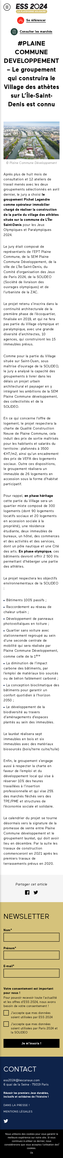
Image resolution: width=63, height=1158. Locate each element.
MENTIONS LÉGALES (18, 1111)
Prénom (10, 948)
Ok (31, 1152)
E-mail (9, 966)
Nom (8, 930)
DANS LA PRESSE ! (17, 1105)
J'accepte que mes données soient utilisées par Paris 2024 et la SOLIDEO (34, 1028)
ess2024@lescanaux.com (22, 1080)
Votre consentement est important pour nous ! (28, 991)
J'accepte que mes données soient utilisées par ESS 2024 (32, 1015)
